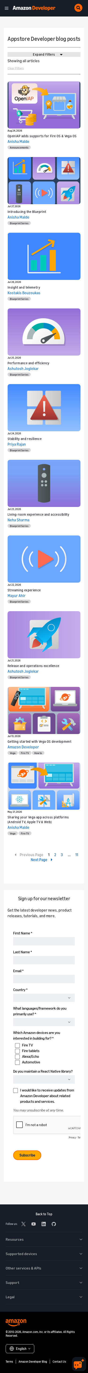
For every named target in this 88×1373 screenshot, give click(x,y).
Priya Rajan (17, 444)
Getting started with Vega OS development (39, 741)
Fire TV (25, 753)
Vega (12, 753)
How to (38, 753)
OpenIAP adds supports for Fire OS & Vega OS (42, 136)
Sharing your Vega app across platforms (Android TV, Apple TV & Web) (38, 819)
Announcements (19, 147)
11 (76, 854)
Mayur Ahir (17, 595)
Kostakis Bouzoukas (24, 292)
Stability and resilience (25, 439)
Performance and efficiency (29, 363)
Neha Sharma (18, 520)
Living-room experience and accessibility (38, 514)
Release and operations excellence (33, 666)
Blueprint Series (19, 223)
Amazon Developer (23, 747)
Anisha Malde (18, 141)
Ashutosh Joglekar (23, 368)
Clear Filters (16, 68)
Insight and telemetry (24, 287)
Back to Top (44, 1214)
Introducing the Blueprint (27, 212)
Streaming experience (24, 590)
